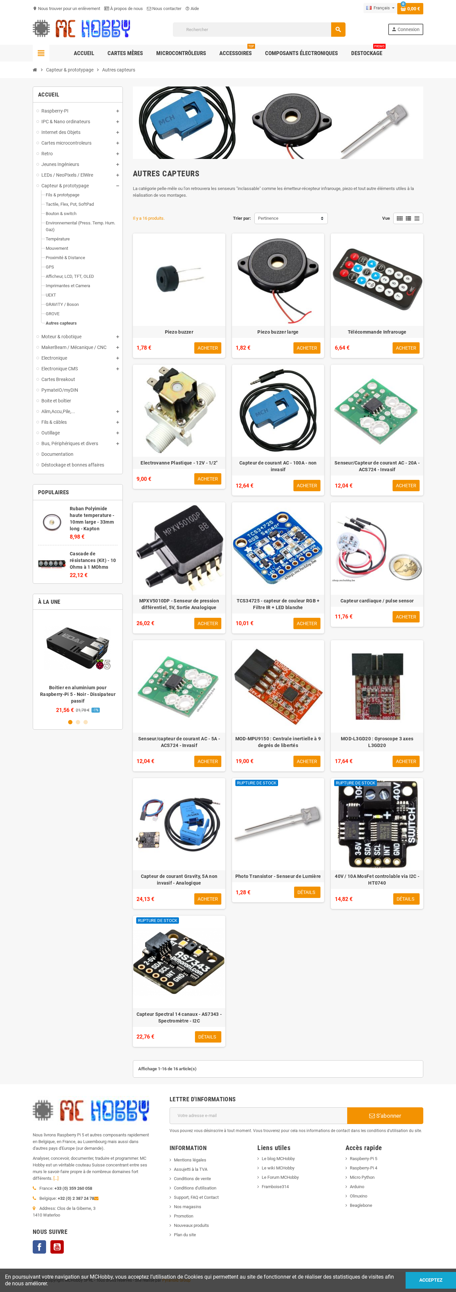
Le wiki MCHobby (278, 1167)
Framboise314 (275, 1186)
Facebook (39, 1247)
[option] (78, 664)
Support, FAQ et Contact (196, 1197)
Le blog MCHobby (278, 1158)
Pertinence (268, 218)
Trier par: (242, 218)
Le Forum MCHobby (280, 1177)
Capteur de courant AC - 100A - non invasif (278, 466)
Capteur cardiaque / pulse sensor (377, 600)
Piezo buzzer (179, 332)
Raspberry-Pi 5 (363, 1158)
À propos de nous (126, 8)
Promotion (183, 1216)
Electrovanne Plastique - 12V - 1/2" (179, 463)
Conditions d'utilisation (195, 1187)
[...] (55, 1178)
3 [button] (85, 722)
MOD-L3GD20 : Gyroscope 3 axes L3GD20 (377, 742)
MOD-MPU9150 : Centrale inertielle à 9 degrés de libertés (278, 742)
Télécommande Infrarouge (377, 332)
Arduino (357, 1186)
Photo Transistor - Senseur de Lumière (278, 876)
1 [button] (70, 722)
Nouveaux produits (191, 1225)
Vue (386, 218)
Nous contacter (166, 8)
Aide (192, 8)
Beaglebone (361, 1205)
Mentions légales (190, 1159)
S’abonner (388, 1115)
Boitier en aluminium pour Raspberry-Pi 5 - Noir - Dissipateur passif (78, 694)
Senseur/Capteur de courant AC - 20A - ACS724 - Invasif (377, 466)
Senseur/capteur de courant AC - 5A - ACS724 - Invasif (179, 742)
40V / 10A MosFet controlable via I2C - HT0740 (377, 880)
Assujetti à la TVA (190, 1169)
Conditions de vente (192, 1178)
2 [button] (78, 722)
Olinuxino (358, 1195)
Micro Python (362, 1177)
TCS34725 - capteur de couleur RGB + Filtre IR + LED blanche (278, 604)
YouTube (57, 1247)
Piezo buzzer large (277, 332)
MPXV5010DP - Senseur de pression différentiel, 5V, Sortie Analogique (179, 604)
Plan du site (185, 1234)
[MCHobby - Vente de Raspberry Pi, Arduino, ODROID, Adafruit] (82, 29)
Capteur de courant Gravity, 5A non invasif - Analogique (179, 880)
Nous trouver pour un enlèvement (66, 8)
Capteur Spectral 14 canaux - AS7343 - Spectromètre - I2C (179, 1017)
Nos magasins (187, 1206)
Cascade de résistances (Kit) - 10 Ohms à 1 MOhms (93, 560)
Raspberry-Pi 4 (363, 1167)
